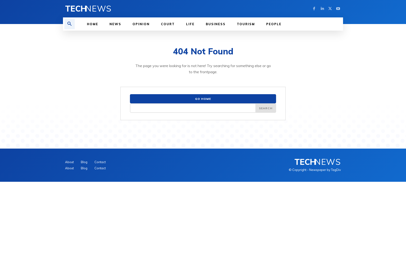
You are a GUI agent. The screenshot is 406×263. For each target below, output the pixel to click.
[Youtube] (338, 9)
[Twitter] (330, 9)
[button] (69, 24)
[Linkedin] (322, 9)
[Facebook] (314, 9)
